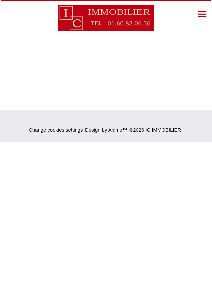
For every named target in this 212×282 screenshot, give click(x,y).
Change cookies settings (56, 130)
